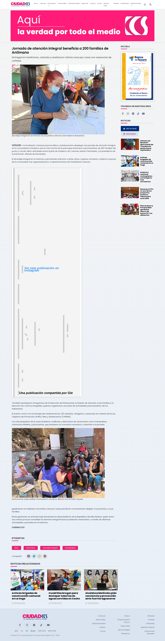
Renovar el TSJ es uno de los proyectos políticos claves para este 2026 (146, 193)
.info (16, 631)
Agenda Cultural (147, 627)
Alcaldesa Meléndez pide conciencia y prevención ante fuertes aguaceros (101, 595)
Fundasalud (70, 548)
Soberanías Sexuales (149, 632)
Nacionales (62, 3)
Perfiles (116, 3)
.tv (22, 631)
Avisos (127, 616)
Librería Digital (124, 630)
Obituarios (125, 633)
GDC (16, 548)
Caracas (43, 3)
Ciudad (151, 619)
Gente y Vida (106, 4)
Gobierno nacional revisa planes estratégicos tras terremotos (146, 177)
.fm (26, 631)
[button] (137, 76)
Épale (33, 631)
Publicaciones (135, 3)
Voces (99, 3)
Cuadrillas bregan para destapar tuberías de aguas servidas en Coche (64, 595)
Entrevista (150, 623)
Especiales (125, 626)
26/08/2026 (19, 603)
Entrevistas (125, 3)
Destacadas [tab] (131, 129)
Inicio (36, 3)
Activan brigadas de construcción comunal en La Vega (26, 595)
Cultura (93, 3)
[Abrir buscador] (150, 4)
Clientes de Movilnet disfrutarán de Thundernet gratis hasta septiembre (146, 145)
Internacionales (74, 3)
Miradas (151, 616)
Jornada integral (50, 548)
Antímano (30, 548)
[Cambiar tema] (145, 4)
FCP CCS (42, 631)
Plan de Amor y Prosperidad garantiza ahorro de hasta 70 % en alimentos (146, 210)
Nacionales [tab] (131, 134)
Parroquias (52, 3)
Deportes (84, 3)
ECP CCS (52, 631)
